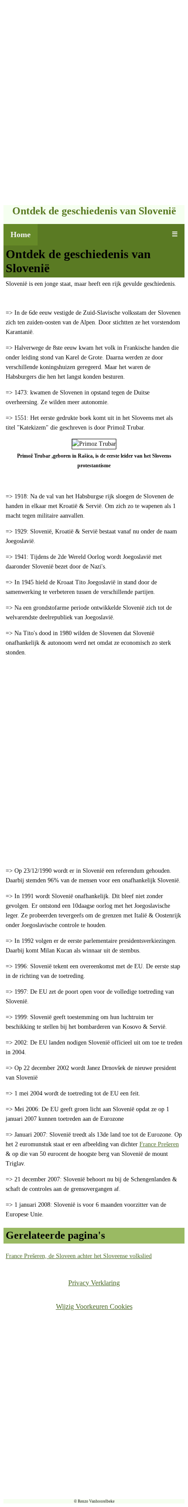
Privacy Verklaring (94, 1283)
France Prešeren (159, 1144)
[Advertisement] (94, 103)
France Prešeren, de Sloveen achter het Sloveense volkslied (79, 1256)
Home (20, 234)
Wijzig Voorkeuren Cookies (94, 1306)
